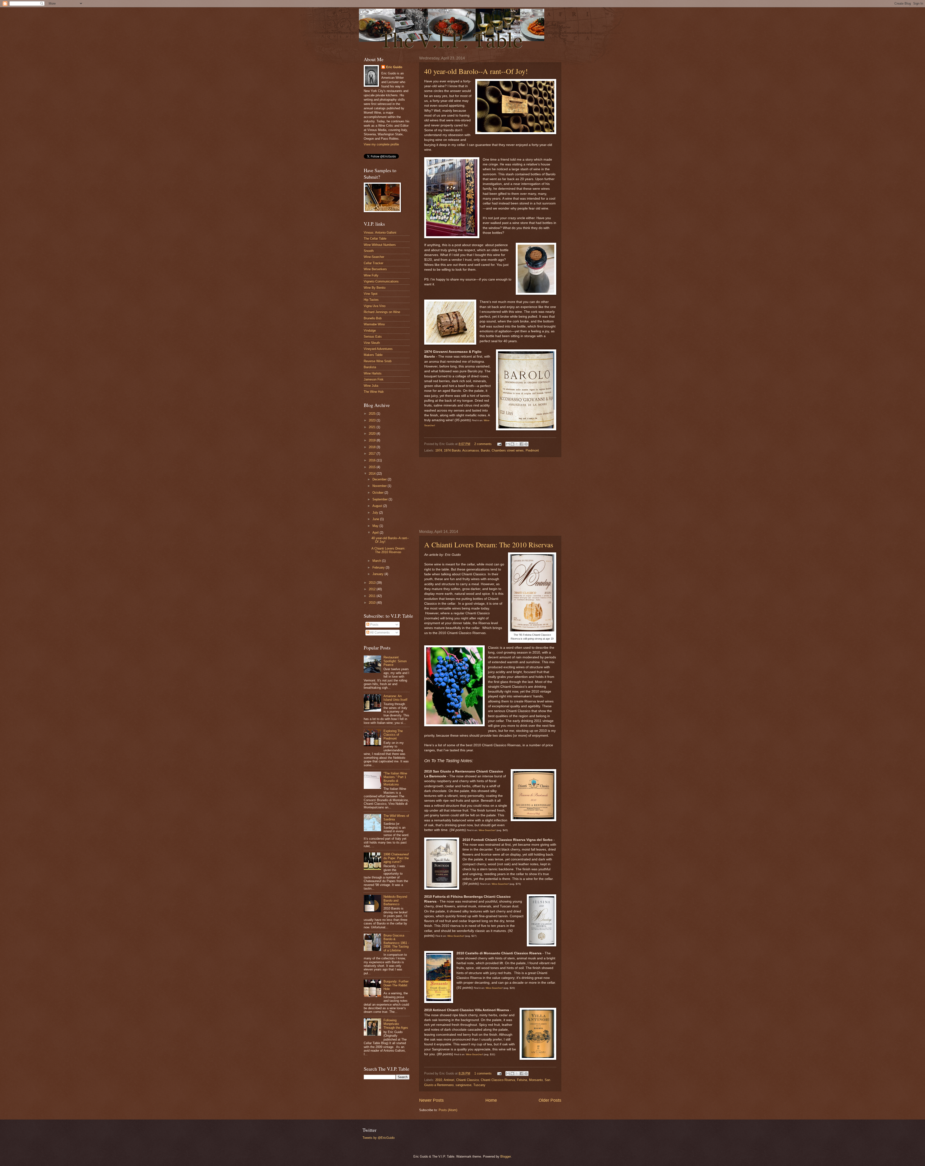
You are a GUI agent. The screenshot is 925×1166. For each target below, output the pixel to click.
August (377, 506)
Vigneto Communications (381, 281)
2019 (373, 440)
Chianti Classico (467, 1080)
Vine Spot (370, 293)
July (375, 512)
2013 (373, 582)
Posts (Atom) (448, 1110)
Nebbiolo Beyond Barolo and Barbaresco (395, 900)
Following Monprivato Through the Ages (395, 1023)
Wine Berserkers (375, 269)
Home (491, 1100)
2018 (373, 447)
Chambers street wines (508, 450)
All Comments (379, 632)
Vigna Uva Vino (374, 306)
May (375, 526)
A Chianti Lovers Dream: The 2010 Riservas (488, 544)
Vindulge (370, 330)
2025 (373, 413)
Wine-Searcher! (487, 830)
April (376, 532)
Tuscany (479, 1085)
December (380, 479)
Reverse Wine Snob (377, 361)
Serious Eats (373, 336)
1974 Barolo (452, 450)
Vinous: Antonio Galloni (380, 232)
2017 (373, 453)
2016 (373, 460)
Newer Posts (431, 1100)
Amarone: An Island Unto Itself (395, 697)
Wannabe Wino (374, 324)
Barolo (485, 450)
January (378, 574)
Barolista (370, 367)
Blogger (505, 1156)
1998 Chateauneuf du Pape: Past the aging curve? (396, 858)
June (376, 519)
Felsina (522, 1080)
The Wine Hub (373, 391)
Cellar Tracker (373, 263)
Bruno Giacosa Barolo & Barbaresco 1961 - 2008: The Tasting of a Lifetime (396, 943)
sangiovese (463, 1085)
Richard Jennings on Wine (382, 312)
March (377, 561)
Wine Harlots (373, 373)
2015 (373, 467)
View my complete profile (381, 144)
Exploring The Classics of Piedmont (393, 734)
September (380, 499)
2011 (373, 596)
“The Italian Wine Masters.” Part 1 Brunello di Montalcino (395, 779)
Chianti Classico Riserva (498, 1080)
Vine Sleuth (372, 343)
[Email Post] (499, 444)
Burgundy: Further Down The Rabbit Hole (396, 985)
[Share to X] (517, 444)
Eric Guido (394, 67)
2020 (373, 433)
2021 (373, 427)
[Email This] (507, 444)
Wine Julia (371, 385)
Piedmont (532, 450)
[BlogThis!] (512, 444)
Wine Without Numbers (380, 245)
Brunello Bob (373, 318)
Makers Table (373, 355)
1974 (438, 450)
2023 (373, 420)
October (378, 492)
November (380, 486)
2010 (438, 1080)
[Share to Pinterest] (526, 444)
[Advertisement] (490, 493)
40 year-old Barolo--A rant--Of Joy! (476, 71)
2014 (373, 473)
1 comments (483, 1073)
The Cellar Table (375, 238)
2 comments (483, 444)
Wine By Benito (374, 287)
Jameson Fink (373, 379)
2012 (373, 589)
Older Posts (550, 1100)
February (379, 567)
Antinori (449, 1080)
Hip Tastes (371, 299)
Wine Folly (371, 275)
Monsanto (536, 1080)
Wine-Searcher (500, 884)
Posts (373, 624)
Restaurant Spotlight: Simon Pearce (395, 661)
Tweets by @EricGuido (379, 1138)
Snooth (369, 251)
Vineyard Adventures (378, 349)
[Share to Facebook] (521, 444)
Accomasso (470, 450)
